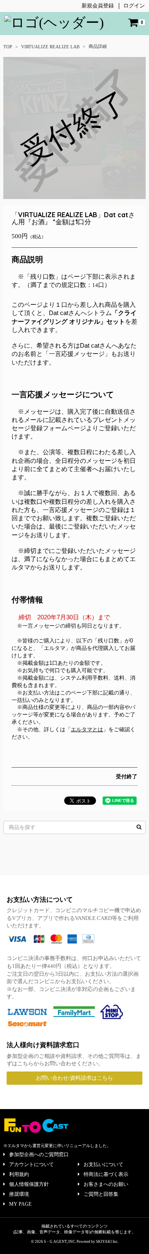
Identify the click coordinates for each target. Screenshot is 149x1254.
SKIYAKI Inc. (107, 1242)
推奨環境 (19, 1194)
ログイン (134, 5)
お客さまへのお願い (106, 1184)
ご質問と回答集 (101, 1194)
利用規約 (19, 1174)
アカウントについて (31, 1164)
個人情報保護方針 (29, 1184)
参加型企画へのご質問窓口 (39, 1154)
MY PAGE (20, 1204)
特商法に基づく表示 (106, 1174)
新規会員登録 (98, 5)
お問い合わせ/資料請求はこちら (74, 1078)
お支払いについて (103, 1164)
